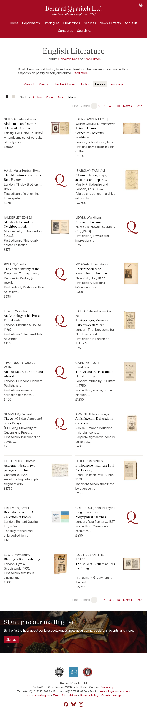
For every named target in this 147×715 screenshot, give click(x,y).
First (75, 106)
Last (139, 106)
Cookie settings (111, 695)
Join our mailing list (38, 695)
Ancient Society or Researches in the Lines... (92, 271)
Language (116, 84)
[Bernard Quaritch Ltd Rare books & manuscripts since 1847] (73, 13)
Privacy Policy (89, 695)
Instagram (81, 704)
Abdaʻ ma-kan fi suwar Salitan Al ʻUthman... (20, 126)
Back (86, 106)
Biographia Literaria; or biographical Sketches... (91, 515)
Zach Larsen (92, 59)
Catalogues (51, 23)
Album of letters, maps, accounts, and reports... (91, 177)
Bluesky (73, 704)
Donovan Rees (68, 59)
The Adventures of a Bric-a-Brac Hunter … (23, 177)
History (100, 84)
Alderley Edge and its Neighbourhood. (18, 224)
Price (49, 97)
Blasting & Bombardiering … (24, 559)
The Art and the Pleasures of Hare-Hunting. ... (94, 374)
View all (29, 84)
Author (37, 97)
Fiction (85, 84)
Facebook (66, 704)
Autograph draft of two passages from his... (19, 468)
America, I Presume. (89, 222)
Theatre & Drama (64, 84)
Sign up (11, 640)
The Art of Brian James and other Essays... (23, 421)
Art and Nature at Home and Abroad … (23, 374)
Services (90, 23)
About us (131, 23)
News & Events (110, 23)
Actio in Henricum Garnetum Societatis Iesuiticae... (89, 132)
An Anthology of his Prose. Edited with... (22, 318)
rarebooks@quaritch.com (114, 691)
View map (107, 687)
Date (60, 97)
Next (127, 106)
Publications (71, 23)
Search (82, 31)
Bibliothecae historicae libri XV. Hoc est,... (94, 468)
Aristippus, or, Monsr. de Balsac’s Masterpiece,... (92, 322)
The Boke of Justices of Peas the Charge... (95, 566)
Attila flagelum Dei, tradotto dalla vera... (94, 421)
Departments (31, 23)
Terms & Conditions (65, 695)
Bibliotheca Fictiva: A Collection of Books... (18, 515)
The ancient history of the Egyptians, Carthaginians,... (22, 271)
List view (14, 97)
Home (14, 23)
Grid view (7, 97)
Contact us (65, 31)
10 (118, 106)
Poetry (43, 84)
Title (70, 97)
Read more (80, 73)
